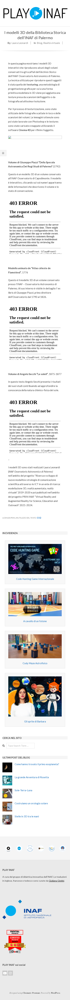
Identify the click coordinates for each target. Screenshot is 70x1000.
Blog (39, 42)
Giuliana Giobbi (56, 880)
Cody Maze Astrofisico (35, 663)
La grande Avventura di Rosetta (32, 777)
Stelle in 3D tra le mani (27, 816)
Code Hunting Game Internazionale (35, 578)
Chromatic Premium (31, 992)
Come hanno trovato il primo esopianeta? (37, 764)
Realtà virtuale (51, 42)
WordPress (55, 992)
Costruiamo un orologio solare (31, 803)
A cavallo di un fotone (35, 621)
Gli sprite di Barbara (35, 721)
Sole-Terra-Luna (23, 790)
